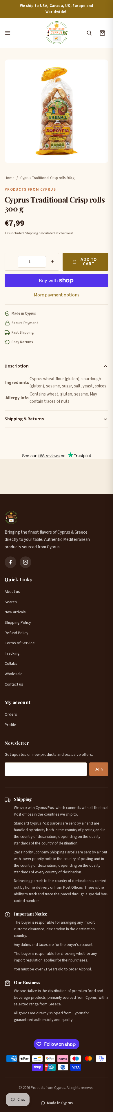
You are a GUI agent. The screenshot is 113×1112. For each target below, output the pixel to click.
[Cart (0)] (102, 33)
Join (99, 769)
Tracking (12, 653)
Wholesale (14, 674)
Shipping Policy (18, 622)
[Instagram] (25, 562)
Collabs (11, 664)
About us (12, 592)
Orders (11, 714)
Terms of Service (20, 643)
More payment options (56, 295)
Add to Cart (89, 262)
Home (9, 178)
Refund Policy (16, 633)
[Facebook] (10, 562)
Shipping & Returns (24, 419)
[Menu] (22, 33)
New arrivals (15, 612)
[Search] (89, 33)
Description (17, 366)
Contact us (14, 684)
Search (11, 602)
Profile (10, 725)
